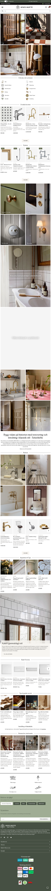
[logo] (24, 7)
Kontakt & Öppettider (5, 3)
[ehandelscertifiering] (25, 883)
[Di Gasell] (20, 883)
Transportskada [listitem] (31, 803)
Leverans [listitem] (17, 803)
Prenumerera (44, 819)
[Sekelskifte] (25, 826)
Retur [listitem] (23, 803)
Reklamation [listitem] (41, 803)
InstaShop (43, 729)
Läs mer (2, 591)
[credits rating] (30, 882)
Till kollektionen (8, 654)
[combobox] (26, 11)
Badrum (25, 453)
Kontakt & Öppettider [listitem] (6, 803)
